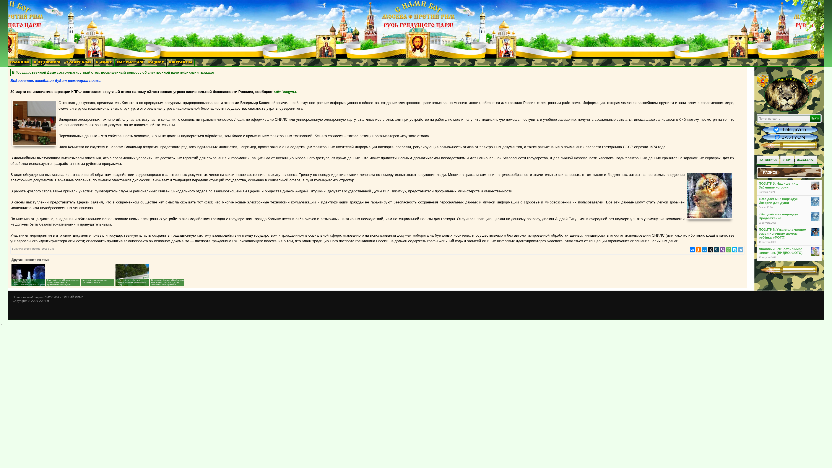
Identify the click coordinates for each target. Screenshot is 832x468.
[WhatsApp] (728, 249)
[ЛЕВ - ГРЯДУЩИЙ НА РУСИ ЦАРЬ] (787, 111)
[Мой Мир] (704, 249)
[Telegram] (740, 249)
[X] (710, 249)
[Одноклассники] (698, 249)
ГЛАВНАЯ (19, 63)
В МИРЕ (104, 63)
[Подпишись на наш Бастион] (790, 139)
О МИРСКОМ (78, 63)
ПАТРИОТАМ (130, 63)
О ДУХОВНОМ (47, 63)
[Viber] (722, 249)
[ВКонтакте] (692, 249)
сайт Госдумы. (285, 92)
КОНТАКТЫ (180, 63)
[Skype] (734, 249)
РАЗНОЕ (156, 63)
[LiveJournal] (716, 249)
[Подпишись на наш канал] (790, 132)
